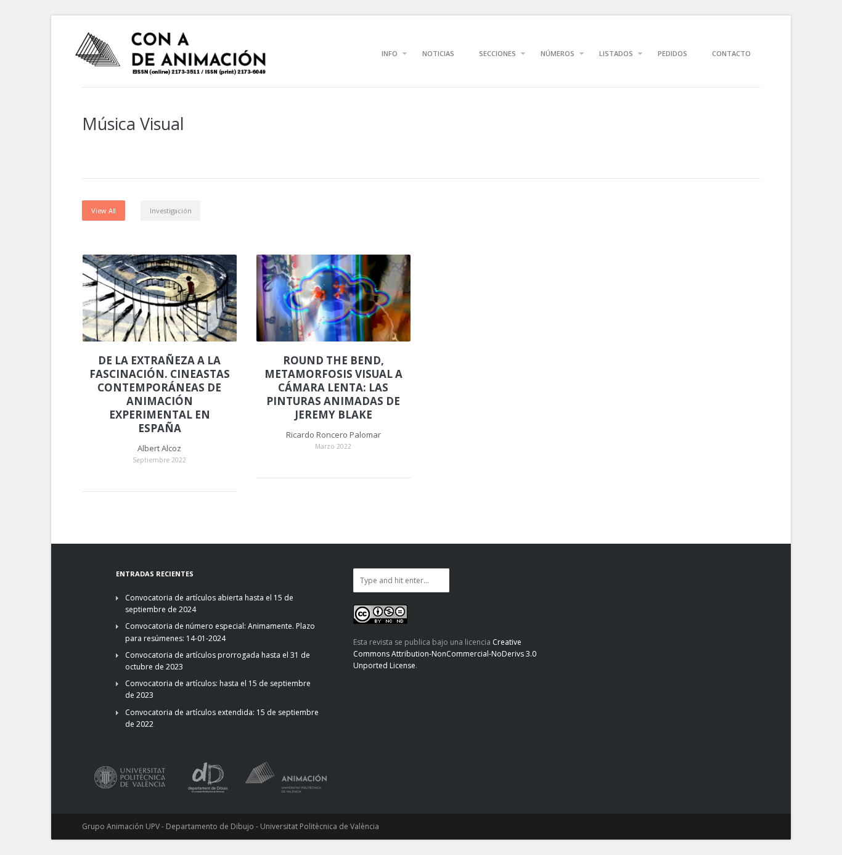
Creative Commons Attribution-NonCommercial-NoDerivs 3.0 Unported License (444, 654)
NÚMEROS (557, 53)
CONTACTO (731, 53)
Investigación (170, 210)
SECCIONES (497, 53)
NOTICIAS (438, 53)
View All (103, 210)
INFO (390, 53)
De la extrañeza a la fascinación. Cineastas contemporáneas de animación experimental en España (159, 394)
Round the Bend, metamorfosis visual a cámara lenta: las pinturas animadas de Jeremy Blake (333, 388)
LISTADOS (616, 53)
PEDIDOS (672, 53)
